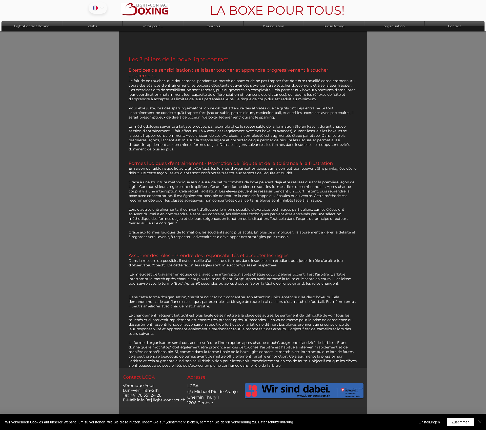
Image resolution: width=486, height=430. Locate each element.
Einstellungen (429, 421)
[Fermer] (480, 422)
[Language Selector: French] (98, 8)
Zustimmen (461, 421)
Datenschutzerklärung (275, 421)
